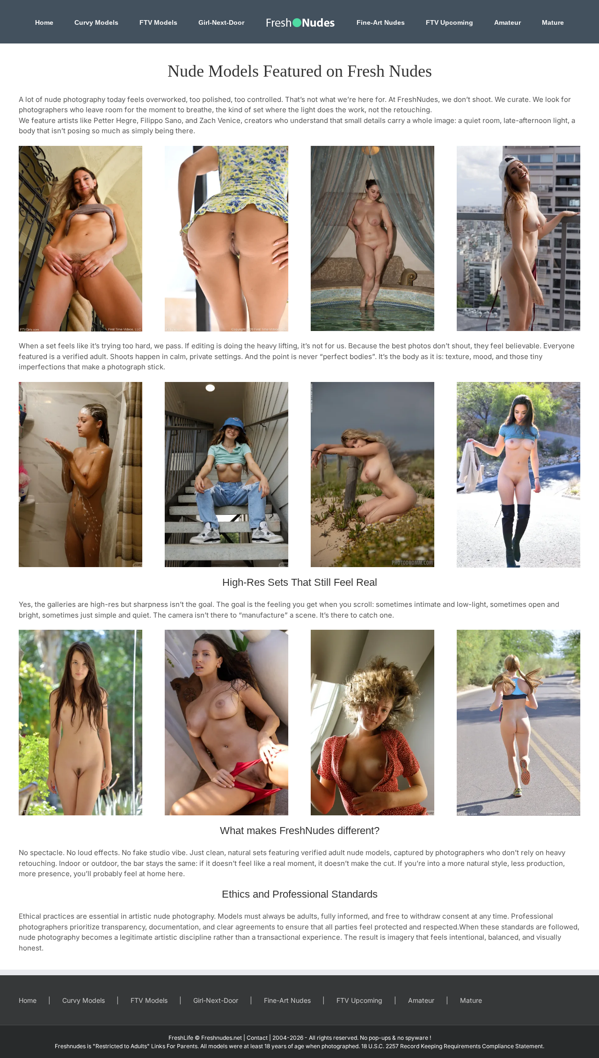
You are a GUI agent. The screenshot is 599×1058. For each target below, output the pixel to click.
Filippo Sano (161, 120)
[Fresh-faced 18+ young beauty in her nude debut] (80, 633)
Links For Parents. (175, 1046)
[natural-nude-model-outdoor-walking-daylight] (518, 385)
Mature (471, 1000)
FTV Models (149, 1000)
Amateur (421, 1000)
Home (28, 1000)
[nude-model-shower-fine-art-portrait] (80, 385)
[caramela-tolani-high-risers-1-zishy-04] (518, 149)
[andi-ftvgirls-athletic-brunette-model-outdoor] (80, 149)
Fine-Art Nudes (287, 1000)
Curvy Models (83, 1000)
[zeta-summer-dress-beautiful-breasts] (372, 633)
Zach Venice (220, 120)
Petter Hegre (115, 120)
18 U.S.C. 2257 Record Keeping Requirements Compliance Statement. (452, 1046)
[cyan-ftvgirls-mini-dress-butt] (226, 149)
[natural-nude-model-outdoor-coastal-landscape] (372, 385)
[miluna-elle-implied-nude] (226, 633)
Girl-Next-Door (215, 1000)
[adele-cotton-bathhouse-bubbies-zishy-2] (372, 149)
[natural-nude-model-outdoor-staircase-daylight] (226, 385)
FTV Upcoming (359, 1000)
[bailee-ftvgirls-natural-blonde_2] (518, 633)
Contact (257, 1037)
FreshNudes (417, 99)
